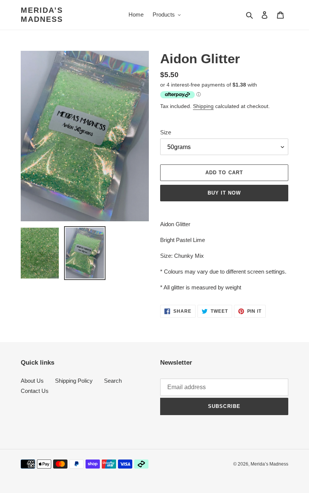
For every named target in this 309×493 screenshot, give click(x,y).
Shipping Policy (74, 380)
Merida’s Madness (42, 14)
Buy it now (224, 193)
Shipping (203, 106)
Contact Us (35, 391)
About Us (32, 380)
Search (113, 380)
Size (165, 132)
